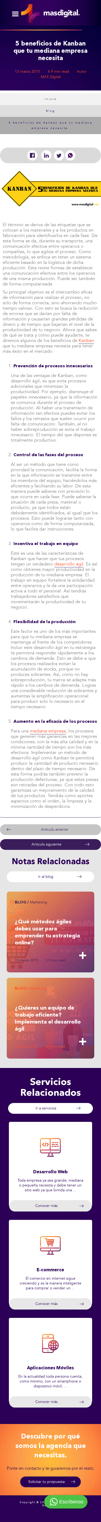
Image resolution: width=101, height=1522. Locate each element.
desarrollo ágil (68, 564)
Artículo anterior (54, 829)
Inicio (50, 99)
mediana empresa (48, 731)
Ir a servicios (46, 1108)
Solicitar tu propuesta (46, 1481)
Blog (50, 111)
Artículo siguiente (46, 844)
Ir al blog (45, 876)
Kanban (86, 340)
